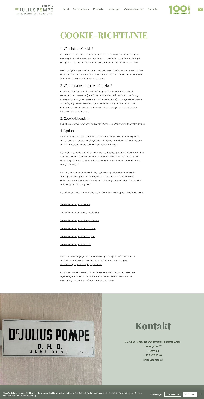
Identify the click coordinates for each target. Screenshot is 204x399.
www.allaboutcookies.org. (104, 144)
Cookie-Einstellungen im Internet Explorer (80, 212)
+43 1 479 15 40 (153, 355)
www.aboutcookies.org (75, 144)
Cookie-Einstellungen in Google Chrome (79, 220)
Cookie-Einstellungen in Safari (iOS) (77, 236)
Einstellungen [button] (156, 394)
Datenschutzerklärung (26, 395)
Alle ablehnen (173, 394)
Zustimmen (190, 394)
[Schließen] (200, 394)
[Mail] (200, 9)
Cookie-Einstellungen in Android (75, 244)
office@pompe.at (153, 360)
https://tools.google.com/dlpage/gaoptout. (81, 264)
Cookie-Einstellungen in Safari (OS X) (78, 228)
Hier (62, 124)
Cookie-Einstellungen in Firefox (75, 204)
